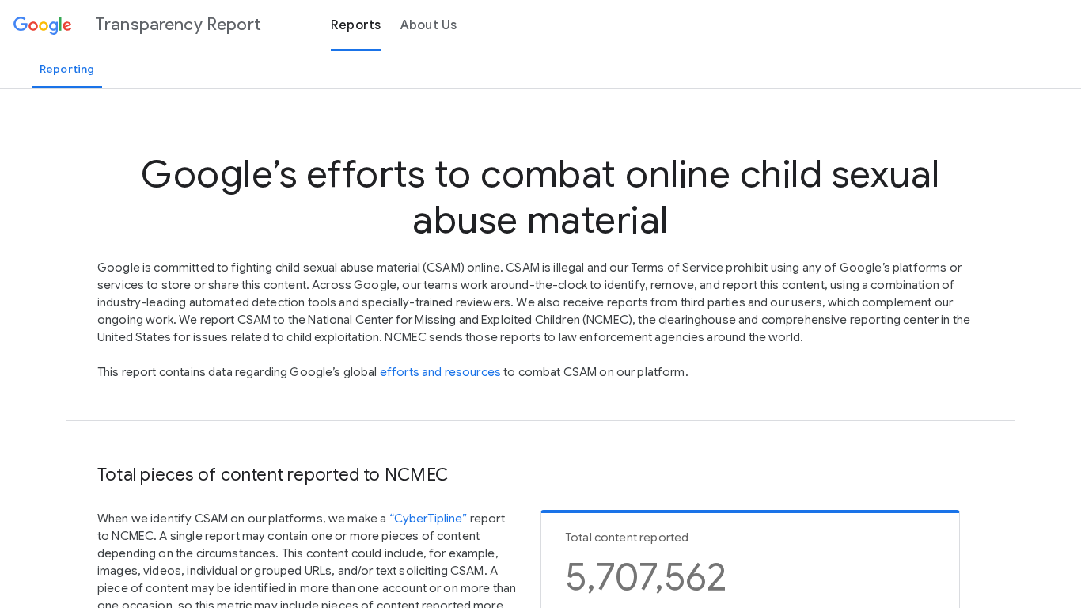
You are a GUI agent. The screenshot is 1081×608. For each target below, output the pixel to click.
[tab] (67, 69)
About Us (428, 25)
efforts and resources (440, 372)
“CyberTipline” (428, 518)
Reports (356, 25)
